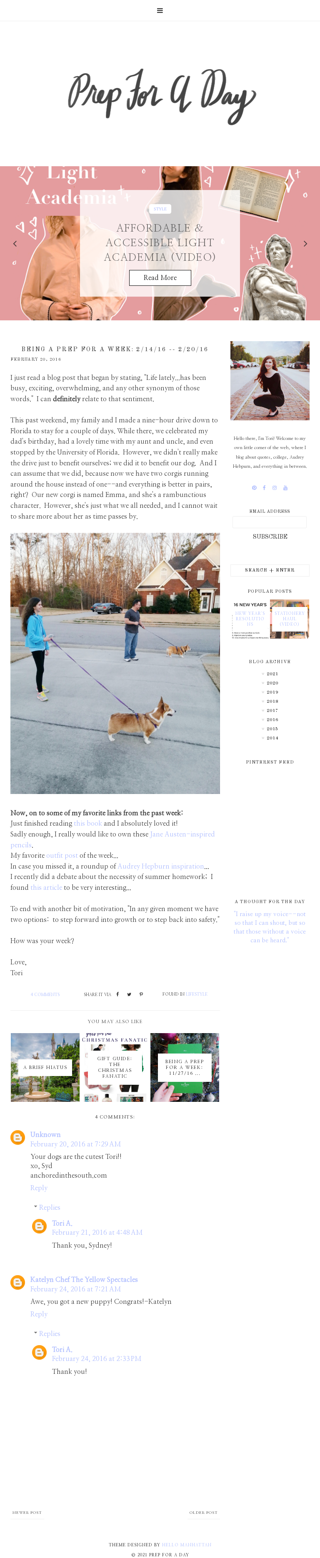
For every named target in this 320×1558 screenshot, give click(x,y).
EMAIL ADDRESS (269, 511)
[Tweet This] (129, 995)
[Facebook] (264, 487)
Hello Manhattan (187, 1545)
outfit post (62, 855)
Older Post (204, 1513)
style (160, 209)
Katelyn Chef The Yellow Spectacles (84, 1279)
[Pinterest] (254, 487)
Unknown (45, 1134)
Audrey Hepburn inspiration (161, 866)
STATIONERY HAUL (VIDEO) (290, 619)
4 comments (45, 995)
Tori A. (62, 1223)
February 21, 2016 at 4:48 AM (97, 1232)
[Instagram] (274, 487)
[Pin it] (141, 995)
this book (88, 823)
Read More (160, 278)
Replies (49, 1207)
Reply (39, 1188)
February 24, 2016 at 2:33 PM (96, 1359)
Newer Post (27, 1513)
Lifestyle (197, 994)
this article (46, 887)
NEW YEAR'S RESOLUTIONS (250, 619)
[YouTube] (285, 487)
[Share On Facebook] (117, 995)
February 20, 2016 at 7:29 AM (75, 1144)
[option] (160, 243)
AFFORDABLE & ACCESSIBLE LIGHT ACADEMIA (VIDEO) (160, 243)
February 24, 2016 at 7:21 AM (75, 1289)
